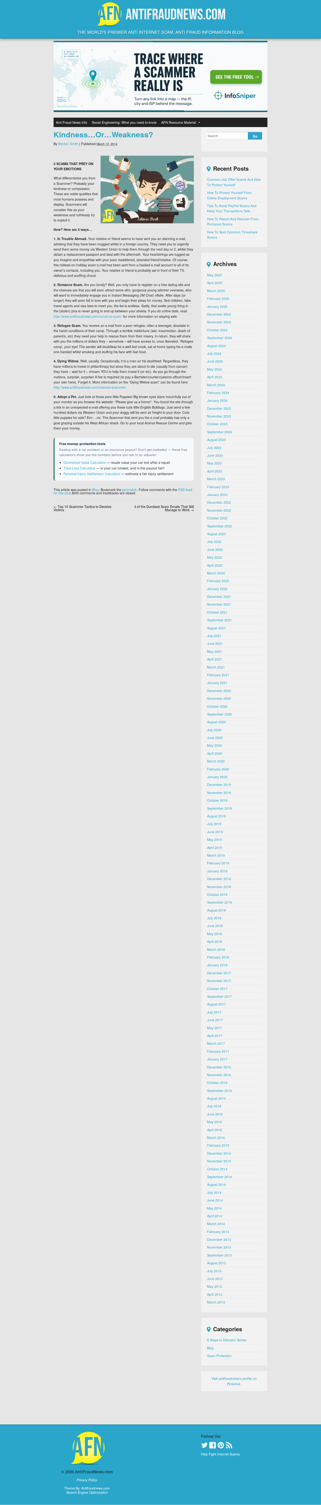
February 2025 (218, 298)
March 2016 (216, 1137)
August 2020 (216, 722)
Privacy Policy (87, 1480)
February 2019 (218, 863)
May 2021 (214, 651)
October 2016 (217, 1082)
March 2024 (216, 385)
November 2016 (219, 1074)
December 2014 (219, 1153)
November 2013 (219, 1247)
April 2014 (214, 1216)
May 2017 (214, 1027)
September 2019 (219, 808)
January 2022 (217, 588)
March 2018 (216, 949)
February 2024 (218, 392)
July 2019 (214, 823)
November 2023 (219, 416)
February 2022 (218, 580)
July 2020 (214, 729)
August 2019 (216, 816)
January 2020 (217, 776)
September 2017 (219, 996)
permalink (129, 489)
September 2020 (219, 714)
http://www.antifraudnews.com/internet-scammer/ (90, 387)
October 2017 (217, 988)
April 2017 (214, 1035)
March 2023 (216, 478)
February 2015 (218, 1145)
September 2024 (219, 337)
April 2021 (214, 659)
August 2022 (216, 533)
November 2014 (219, 1161)
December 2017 (219, 973)
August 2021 (216, 628)
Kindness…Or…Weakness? (103, 134)
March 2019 (216, 855)
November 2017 (219, 980)
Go (255, 136)
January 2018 (217, 965)
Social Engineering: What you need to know (124, 122)
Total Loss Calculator (79, 468)
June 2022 (215, 549)
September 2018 (219, 902)
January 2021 (217, 682)
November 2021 (219, 604)
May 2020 (214, 745)
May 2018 (214, 933)
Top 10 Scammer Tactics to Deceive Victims (82, 508)
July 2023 (214, 447)
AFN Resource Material (178, 122)
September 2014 (219, 1176)
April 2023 (214, 471)
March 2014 (216, 1223)
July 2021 (214, 635)
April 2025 (214, 282)
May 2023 (214, 463)
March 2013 (216, 1302)
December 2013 (219, 1239)
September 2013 (219, 1255)
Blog (95, 489)
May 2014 (214, 1208)
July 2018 (214, 918)
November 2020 (219, 698)
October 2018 (217, 894)
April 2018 (214, 941)
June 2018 (215, 925)
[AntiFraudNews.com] (160, 22)
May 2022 (214, 557)
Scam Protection (219, 1355)
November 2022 (219, 510)
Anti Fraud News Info (71, 122)
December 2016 (219, 1067)
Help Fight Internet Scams (220, 1454)
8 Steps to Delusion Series (226, 1340)
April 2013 (214, 1294)
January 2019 (217, 871)
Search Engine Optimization (87, 1492)
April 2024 (214, 377)
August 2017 (216, 1004)
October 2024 (217, 330)
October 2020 (217, 706)
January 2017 (217, 1059)
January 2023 (217, 494)
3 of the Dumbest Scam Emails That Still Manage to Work (164, 508)
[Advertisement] (160, 1410)
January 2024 (217, 400)
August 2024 (216, 345)
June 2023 (215, 455)
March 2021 (216, 667)
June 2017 (215, 1020)
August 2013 (216, 1263)
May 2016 (214, 1121)
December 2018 (219, 878)
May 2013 (214, 1286)
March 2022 (216, 573)
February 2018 (218, 957)
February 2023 (218, 486)
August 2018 (216, 910)
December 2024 (219, 314)
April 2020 (214, 753)
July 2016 (214, 1106)
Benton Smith (68, 143)
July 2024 (214, 353)
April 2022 (214, 565)
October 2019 (217, 800)
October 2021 (217, 612)
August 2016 (216, 1098)
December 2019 (219, 784)
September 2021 (219, 620)
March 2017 (216, 1043)
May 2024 (214, 369)
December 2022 (219, 502)
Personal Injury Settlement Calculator (91, 474)
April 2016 (214, 1129)
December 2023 (219, 408)
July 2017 (214, 1012)
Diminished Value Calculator (84, 462)
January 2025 (217, 306)
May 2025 (214, 275)
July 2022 (214, 541)
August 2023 (216, 439)
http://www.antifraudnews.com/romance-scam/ (88, 316)
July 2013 (214, 1271)
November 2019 (219, 792)
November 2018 (219, 886)
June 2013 (215, 1278)
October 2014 (217, 1169)
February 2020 (218, 769)
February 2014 (218, 1231)
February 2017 (218, 1051)
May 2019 (214, 839)
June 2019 (215, 831)
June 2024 (215, 361)
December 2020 (219, 690)
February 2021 (218, 675)
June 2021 (215, 643)
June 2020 (215, 737)
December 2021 (219, 596)
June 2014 (215, 1200)
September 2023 (219, 431)
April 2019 (214, 847)
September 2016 (219, 1090)
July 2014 (214, 1192)
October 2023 (217, 424)
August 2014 (216, 1184)
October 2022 (217, 518)
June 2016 (215, 1114)
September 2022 (219, 526)
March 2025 (216, 290)
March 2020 (216, 761)
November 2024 (219, 322)
